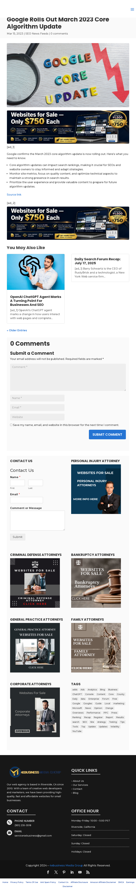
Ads (82, 689)
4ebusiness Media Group (66, 865)
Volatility (115, 726)
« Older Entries (17, 330)
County (120, 694)
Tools (75, 726)
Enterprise (94, 699)
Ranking (76, 717)
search (75, 722)
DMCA (121, 882)
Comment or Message (26, 508)
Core (111, 694)
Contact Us (63, 882)
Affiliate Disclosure (79, 882)
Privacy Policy (16, 882)
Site (92, 722)
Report (109, 717)
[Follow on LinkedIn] (72, 872)
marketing (118, 703)
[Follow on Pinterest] (64, 872)
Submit (18, 537)
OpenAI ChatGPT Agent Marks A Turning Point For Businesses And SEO (35, 300)
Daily (74, 699)
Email (15, 494)
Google (76, 703)
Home (5, 882)
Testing (113, 722)
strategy (101, 722)
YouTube (76, 731)
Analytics (92, 689)
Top (83, 726)
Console (89, 694)
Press (114, 712)
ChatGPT (77, 694)
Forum (105, 699)
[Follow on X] (56, 872)
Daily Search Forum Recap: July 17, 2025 (98, 261)
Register (98, 717)
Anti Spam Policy (48, 882)
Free (114, 699)
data (83, 699)
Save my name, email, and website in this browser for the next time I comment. (66, 425)
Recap (87, 717)
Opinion (98, 708)
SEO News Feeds (36, 33)
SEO (85, 722)
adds (74, 689)
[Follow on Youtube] (80, 872)
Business (112, 689)
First (12, 488)
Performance (93, 712)
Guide (98, 703)
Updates (103, 726)
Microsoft (77, 708)
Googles (87, 703)
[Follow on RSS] (88, 872)
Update (92, 726)
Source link (14, 194)
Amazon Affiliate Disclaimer (103, 882)
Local (107, 703)
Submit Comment (107, 434)
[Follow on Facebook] (48, 872)
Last (30, 488)
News (88, 708)
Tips (122, 722)
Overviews (77, 712)
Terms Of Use (32, 882)
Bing (102, 689)
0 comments (59, 33)
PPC (106, 712)
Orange (109, 708)
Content (101, 694)
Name (15, 477)
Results (120, 717)
